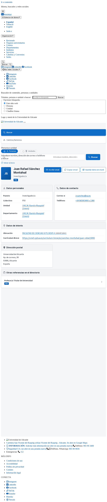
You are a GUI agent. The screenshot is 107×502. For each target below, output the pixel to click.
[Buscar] (3, 61)
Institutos (10, 50)
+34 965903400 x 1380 (85, 200)
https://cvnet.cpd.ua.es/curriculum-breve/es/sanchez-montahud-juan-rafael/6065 (58, 238)
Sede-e (9, 31)
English (9, 27)
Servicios (10, 52)
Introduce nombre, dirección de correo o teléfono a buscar (23, 157)
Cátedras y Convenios (15, 55)
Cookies (9, 470)
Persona (9, 106)
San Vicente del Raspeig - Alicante (46, 443)
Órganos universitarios (15, 43)
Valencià (9, 24)
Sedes (8, 57)
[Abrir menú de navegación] (24, 122)
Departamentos (12, 47)
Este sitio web (12, 103)
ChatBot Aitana (12, 111)
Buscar (60, 97)
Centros (9, 45)
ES (10, 17)
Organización (7, 36)
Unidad (9, 108)
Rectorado (10, 40)
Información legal (13, 473)
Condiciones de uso (14, 461)
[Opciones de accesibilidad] (3, 11)
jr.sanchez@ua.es (83, 195)
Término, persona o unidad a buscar (16, 97)
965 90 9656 (74, 449)
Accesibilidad (11, 464)
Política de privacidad (15, 467)
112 (21, 452)
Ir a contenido (6, 2)
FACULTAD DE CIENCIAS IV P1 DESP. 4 (44, 233)
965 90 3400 (88, 446)
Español (9, 22)
